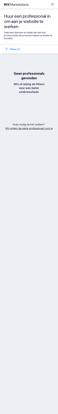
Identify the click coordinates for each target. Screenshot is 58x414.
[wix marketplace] (16, 4)
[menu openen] (52, 4)
